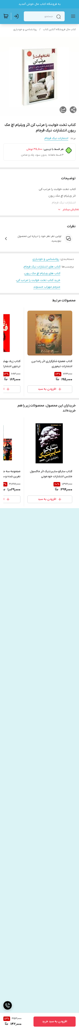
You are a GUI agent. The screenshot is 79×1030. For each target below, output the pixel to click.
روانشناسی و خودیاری (25, 29)
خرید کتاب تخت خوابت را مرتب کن (38, 280)
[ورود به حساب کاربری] (17, 16)
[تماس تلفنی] (7, 1005)
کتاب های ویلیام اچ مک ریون (42, 273)
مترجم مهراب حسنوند (46, 287)
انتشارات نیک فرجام (56, 138)
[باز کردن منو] (72, 16)
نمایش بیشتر (71, 209)
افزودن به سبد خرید (54, 1021)
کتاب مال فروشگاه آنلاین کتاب (59, 29)
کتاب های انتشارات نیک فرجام (42, 267)
